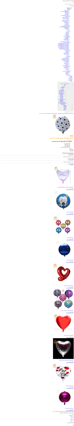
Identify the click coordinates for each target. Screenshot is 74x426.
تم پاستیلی (61, 98)
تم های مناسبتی (62, 89)
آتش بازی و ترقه (63, 102)
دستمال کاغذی (62, 87)
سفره (62, 88)
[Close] (73, 424)
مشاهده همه (71, 164)
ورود (64, 84)
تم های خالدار (61, 100)
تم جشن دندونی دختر (61, 90)
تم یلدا (63, 86)
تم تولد (62, 97)
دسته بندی (65, 85)
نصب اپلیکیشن (65, 109)
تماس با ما (70, 79)
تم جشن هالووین (61, 94)
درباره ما (65, 107)
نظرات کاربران (70, 154)
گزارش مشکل (71, 149)
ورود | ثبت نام (72, 5)
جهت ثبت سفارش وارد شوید (70, 189)
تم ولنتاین (61, 95)
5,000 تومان (71, 150)
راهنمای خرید (70, 76)
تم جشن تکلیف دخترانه (61, 93)
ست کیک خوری (61, 101)
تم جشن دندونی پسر (61, 91)
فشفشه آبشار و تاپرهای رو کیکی (62, 103)
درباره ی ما (70, 78)
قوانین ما (70, 77)
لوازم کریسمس (61, 96)
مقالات (71, 80)
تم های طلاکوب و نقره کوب (61, 99)
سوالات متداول (65, 106)
